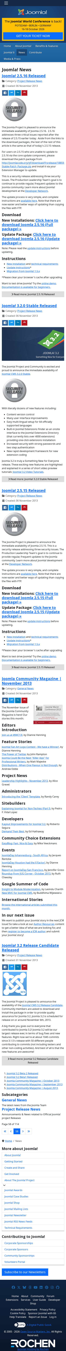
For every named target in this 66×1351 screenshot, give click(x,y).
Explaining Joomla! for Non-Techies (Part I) (26, 808)
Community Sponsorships (19, 1255)
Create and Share (14, 1167)
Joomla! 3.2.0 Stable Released (29, 305)
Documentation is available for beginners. (26, 287)
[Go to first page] (5, 1131)
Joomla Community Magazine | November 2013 (31, 681)
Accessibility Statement (24, 1309)
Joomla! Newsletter (15, 1215)
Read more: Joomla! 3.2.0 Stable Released (34, 479)
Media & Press (12, 59)
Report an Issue (38, 1317)
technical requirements (44, 264)
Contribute (35, 52)
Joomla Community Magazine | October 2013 (33, 1080)
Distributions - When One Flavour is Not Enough (30, 765)
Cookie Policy (17, 1313)
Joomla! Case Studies (16, 1196)
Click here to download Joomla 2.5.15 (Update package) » (31, 611)
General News (25, 688)
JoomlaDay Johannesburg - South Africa (25, 855)
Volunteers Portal (14, 1262)
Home (7, 46)
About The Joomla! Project (19, 1180)
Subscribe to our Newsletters (25, 1272)
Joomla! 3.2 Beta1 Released (22, 1077)
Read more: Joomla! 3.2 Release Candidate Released (33, 1060)
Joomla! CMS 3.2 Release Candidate (42, 1005)
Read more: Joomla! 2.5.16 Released (34, 294)
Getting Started (13, 1161)
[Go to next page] (23, 1131)
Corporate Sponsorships (18, 1243)
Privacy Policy (47, 1309)
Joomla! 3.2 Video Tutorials (28, 472)
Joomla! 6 (9, 52)
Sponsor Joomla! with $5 (42, 1313)
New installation (16, 264)
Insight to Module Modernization (21, 889)
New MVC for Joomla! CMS (17, 893)
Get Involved (11, 1174)
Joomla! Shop (12, 1202)
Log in (52, 1317)
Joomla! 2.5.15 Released (24, 490)
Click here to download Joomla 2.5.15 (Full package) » (30, 597)
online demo (48, 283)
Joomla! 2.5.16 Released (24, 75)
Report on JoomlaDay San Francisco (22, 870)
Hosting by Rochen (33, 1349)
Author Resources (44, 924)
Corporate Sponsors (16, 1249)
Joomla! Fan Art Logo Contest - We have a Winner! (30, 747)
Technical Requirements (18, 1227)
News (22, 52)
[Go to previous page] (11, 1131)
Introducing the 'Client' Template (21, 796)
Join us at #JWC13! (12, 735)
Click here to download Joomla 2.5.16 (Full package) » (30, 224)
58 (17, 1131)
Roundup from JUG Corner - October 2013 (26, 873)
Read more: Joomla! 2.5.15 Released (34, 667)
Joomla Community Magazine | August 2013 (32, 1088)
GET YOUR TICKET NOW (33, 36)
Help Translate (18, 1317)
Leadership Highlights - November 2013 (25, 781)
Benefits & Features (46, 46)
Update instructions (18, 267)
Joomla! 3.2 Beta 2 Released (22, 1073)
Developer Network (36, 191)
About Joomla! (23, 46)
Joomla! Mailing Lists (16, 1209)
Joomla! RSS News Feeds (18, 1221)
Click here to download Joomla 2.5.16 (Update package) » (31, 238)
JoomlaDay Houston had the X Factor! (23, 862)
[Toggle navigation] (6, 3)
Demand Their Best (13, 831)
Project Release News (29, 81)
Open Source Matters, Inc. (35, 1331)
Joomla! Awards (13, 1190)
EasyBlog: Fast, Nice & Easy (17, 843)
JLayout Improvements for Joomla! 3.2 (23, 824)
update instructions (38, 248)
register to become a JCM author (27, 931)
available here (29, 200)
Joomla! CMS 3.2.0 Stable (16, 374)
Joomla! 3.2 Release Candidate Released (30, 947)
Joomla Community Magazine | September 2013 (34, 1084)
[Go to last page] (28, 1131)
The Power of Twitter (14, 754)
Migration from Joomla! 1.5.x (23, 271)
